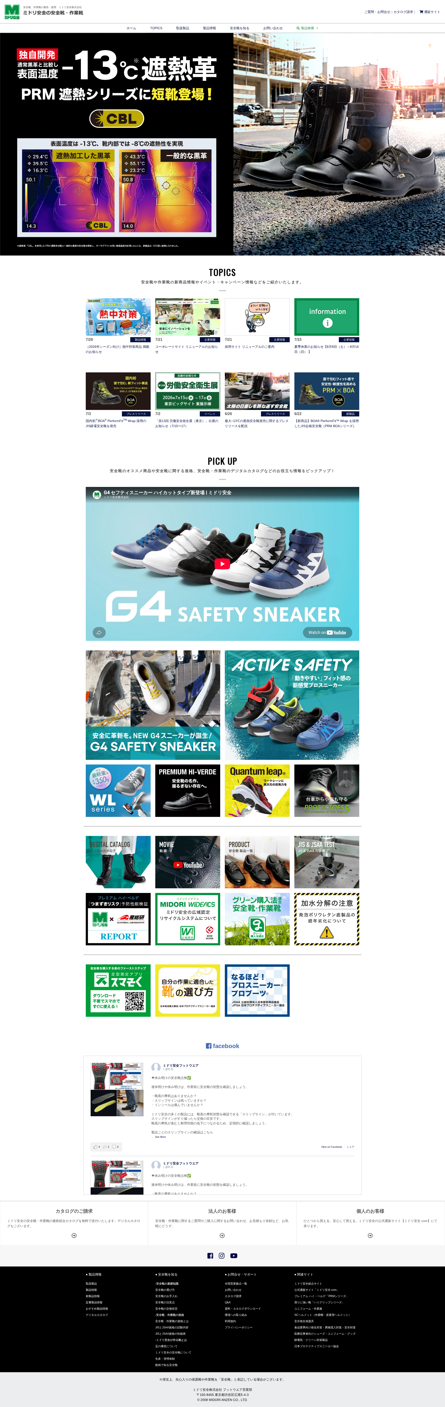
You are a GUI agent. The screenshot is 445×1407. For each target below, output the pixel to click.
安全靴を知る (239, 28)
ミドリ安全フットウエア (181, 1065)
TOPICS (156, 28)
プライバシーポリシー (239, 1327)
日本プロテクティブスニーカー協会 (316, 1346)
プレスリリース (136, 414)
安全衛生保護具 (304, 1321)
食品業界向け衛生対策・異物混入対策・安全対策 (325, 1327)
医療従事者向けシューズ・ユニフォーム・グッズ (325, 1333)
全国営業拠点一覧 (236, 1283)
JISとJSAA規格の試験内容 (171, 1327)
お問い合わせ (273, 28)
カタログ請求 (403, 12)
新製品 (350, 414)
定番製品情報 (94, 1302)
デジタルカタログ (97, 1315)
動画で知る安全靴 (166, 1365)
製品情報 (209, 28)
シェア (350, 1146)
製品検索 (307, 28)
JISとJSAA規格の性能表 (170, 1333)
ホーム (131, 28)
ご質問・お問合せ (377, 12)
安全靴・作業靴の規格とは (172, 1321)
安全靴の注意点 (165, 1302)
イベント (210, 414)
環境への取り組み (236, 1315)
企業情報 (210, 339)
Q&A (228, 1302)
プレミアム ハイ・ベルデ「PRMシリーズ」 (321, 1296)
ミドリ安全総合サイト (308, 1283)
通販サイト (431, 12)
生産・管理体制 (165, 1358)
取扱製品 (182, 28)
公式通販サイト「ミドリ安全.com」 (316, 1290)
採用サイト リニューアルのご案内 (249, 347)
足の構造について (166, 1346)
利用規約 (230, 1321)
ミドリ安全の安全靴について (173, 1352)
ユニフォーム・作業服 (308, 1308)
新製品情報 (93, 1296)
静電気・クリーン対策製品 (311, 1340)
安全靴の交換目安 (166, 1308)
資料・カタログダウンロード (243, 1308)
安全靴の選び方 (165, 1290)
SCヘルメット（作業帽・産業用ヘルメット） (322, 1315)
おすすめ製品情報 (97, 1308)
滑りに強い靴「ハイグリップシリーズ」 (319, 1302)
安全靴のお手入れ (166, 1296)
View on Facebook (331, 1146)
